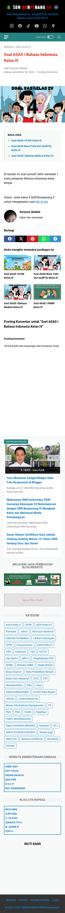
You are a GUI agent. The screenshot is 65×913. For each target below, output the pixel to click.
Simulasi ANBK (25, 665)
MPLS (25, 658)
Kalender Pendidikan (17, 638)
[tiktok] (28, 26)
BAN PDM (10, 779)
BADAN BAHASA (14, 775)
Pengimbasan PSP (43, 658)
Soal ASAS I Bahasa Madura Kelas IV (32, 155)
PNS (17, 712)
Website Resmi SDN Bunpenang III (41, 907)
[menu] (8, 37)
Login (56, 899)
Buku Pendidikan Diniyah (40, 671)
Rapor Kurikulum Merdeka (20, 725)
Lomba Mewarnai (28, 698)
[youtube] (36, 26)
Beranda (11, 899)
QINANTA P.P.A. (14, 822)
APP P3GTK (12, 771)
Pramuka (11, 631)
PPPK (9, 644)
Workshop (52, 738)
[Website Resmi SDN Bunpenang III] (32, 7)
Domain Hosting (40, 899)
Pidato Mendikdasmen (18, 718)
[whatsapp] (44, 26)
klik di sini (41, 201)
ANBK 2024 (11, 766)
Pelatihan (41, 712)
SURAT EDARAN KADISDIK (20, 732)
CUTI (36, 678)
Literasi (10, 698)
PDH (8, 712)
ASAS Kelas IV (44, 624)
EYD (45, 678)
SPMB (9, 665)
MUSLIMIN (11, 809)
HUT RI (43, 651)
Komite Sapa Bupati (44, 691)
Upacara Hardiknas (32, 738)
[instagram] (11, 26)
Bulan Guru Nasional (17, 678)
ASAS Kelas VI (45, 644)
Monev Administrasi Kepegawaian (25, 705)
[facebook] (20, 26)
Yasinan (10, 745)
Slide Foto (11, 738)
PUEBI (27, 712)
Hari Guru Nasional (42, 631)
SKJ (55, 725)
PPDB (28, 624)
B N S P (9, 784)
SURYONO (11, 813)
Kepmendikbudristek (17, 691)
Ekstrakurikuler (14, 685)
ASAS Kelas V (13, 624)
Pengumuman (24, 644)
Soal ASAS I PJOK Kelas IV (26, 140)
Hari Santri (12, 658)
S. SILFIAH (11, 818)
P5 (49, 705)
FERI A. (9, 831)
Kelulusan (20, 651)
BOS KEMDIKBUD (15, 788)
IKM (29, 685)
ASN (8, 651)
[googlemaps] (53, 26)
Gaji (32, 651)
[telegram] (55, 239)
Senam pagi (46, 732)
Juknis (24, 631)
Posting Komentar (47, 72)
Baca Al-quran (14, 671)
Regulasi (44, 725)
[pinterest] (32, 239)
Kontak (23, 899)
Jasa (38, 685)
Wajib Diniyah (45, 665)
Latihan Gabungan (43, 638)
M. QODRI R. (12, 827)
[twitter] (21, 239)
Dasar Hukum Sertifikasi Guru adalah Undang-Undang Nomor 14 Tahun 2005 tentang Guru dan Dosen (32, 539)
